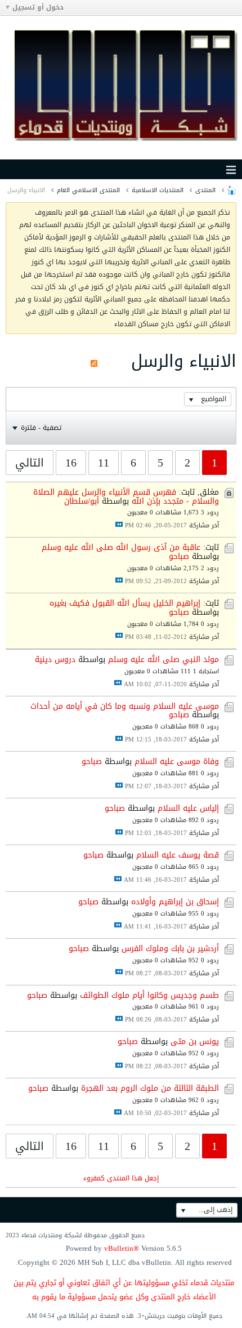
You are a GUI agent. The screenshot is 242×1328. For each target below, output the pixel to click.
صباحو (179, 556)
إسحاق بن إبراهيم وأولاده (175, 901)
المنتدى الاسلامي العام (88, 190)
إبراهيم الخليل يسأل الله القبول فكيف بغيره (125, 603)
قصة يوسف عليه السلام (177, 855)
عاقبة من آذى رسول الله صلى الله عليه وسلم (121, 547)
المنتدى (205, 190)
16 (71, 462)
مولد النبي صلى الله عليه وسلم (163, 659)
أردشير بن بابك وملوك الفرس (170, 948)
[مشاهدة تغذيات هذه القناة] (94, 361)
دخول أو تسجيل (38, 7)
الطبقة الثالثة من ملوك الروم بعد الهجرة (150, 1088)
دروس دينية (55, 659)
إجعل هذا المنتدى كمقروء (121, 1178)
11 (103, 462)
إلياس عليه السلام (188, 808)
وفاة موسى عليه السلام (177, 761)
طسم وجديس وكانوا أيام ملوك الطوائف (149, 995)
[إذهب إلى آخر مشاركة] (119, 524)
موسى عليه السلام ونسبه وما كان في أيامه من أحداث (124, 706)
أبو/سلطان (81, 501)
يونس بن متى (195, 1041)
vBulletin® (121, 1248)
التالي (29, 462)
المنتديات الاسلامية (157, 190)
